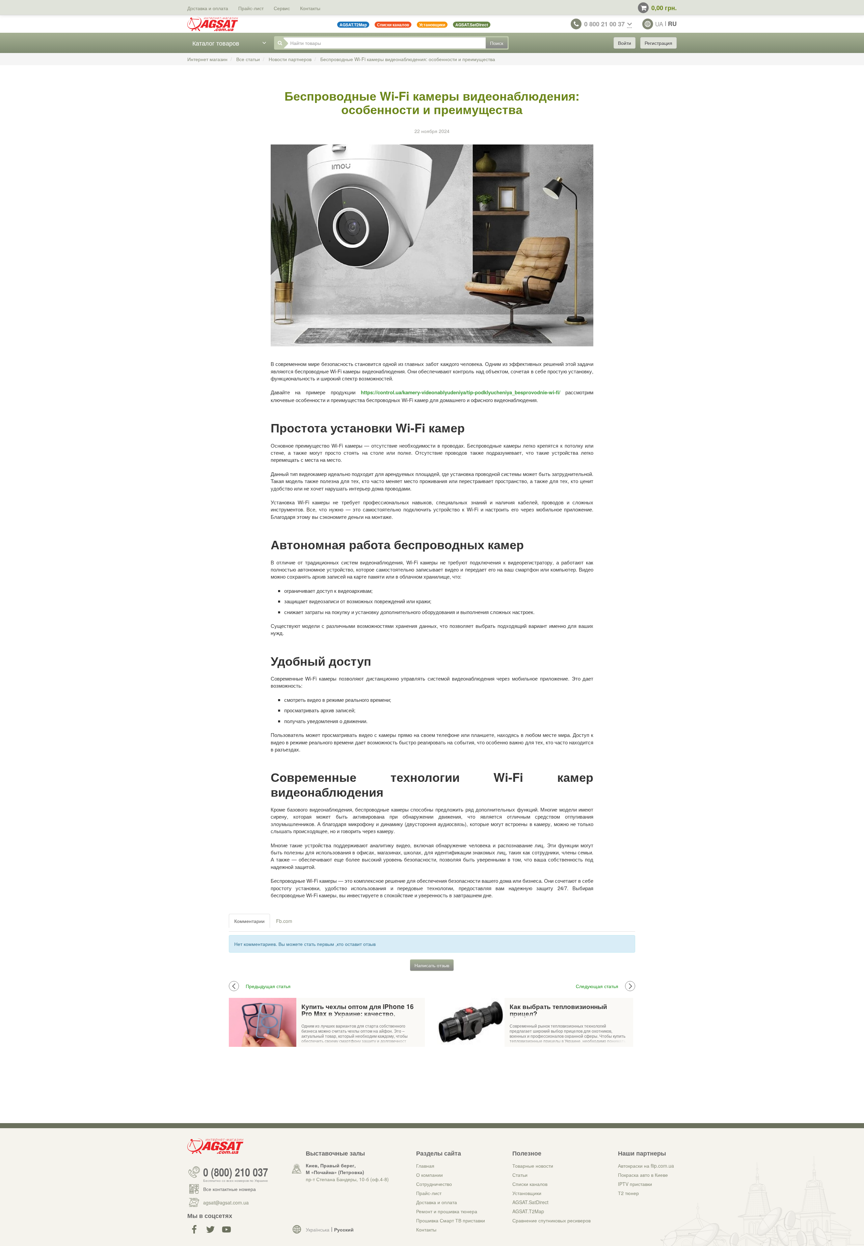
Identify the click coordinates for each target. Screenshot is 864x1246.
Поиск (496, 42)
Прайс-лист (251, 8)
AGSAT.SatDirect (530, 1202)
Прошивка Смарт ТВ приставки (450, 1220)
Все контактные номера (229, 1189)
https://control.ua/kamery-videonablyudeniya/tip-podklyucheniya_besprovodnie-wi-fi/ (460, 392)
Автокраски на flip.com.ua (646, 1165)
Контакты (310, 8)
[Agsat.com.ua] (212, 24)
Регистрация (658, 42)
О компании (429, 1174)
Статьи (520, 1174)
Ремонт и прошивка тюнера (446, 1211)
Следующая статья (597, 986)
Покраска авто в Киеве (643, 1174)
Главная (425, 1165)
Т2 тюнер (628, 1193)
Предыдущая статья (268, 986)
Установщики (526, 1193)
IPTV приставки (635, 1184)
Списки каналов (529, 1184)
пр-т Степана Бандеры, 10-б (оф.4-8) (347, 1179)
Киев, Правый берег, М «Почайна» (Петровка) (335, 1168)
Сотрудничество (434, 1184)
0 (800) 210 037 (235, 1172)
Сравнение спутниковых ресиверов (551, 1220)
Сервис (282, 8)
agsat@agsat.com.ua (226, 1202)
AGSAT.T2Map (528, 1211)
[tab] (250, 921)
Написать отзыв (431, 965)
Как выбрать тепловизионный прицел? (558, 1010)
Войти (624, 42)
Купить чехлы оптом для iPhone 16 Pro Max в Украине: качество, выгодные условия (357, 1010)
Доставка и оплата (207, 8)
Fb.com (284, 921)
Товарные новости (532, 1165)
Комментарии (249, 921)
